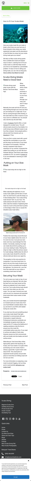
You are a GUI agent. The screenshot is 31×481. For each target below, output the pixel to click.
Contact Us (5, 431)
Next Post (25, 385)
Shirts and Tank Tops (8, 435)
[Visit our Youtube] (19, 419)
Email (20, 376)
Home (3, 427)
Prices (3, 429)
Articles (4, 439)
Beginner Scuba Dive (8, 404)
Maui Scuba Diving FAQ (8, 443)
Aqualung (6, 135)
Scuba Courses (6, 411)
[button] (28, 460)
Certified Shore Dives (8, 406)
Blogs (3, 437)
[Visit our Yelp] (16, 419)
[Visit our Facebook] (3, 419)
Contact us (24, 154)
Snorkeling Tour (6, 413)
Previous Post (7, 385)
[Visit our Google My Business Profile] (7, 419)
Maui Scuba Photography (9, 445)
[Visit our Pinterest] (13, 419)
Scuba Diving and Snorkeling (18, 371)
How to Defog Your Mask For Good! (13, 73)
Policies (4, 441)
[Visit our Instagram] (10, 419)
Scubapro (11, 123)
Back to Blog (6, 15)
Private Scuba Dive (7, 408)
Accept (15, 477)
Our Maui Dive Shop (7, 433)
